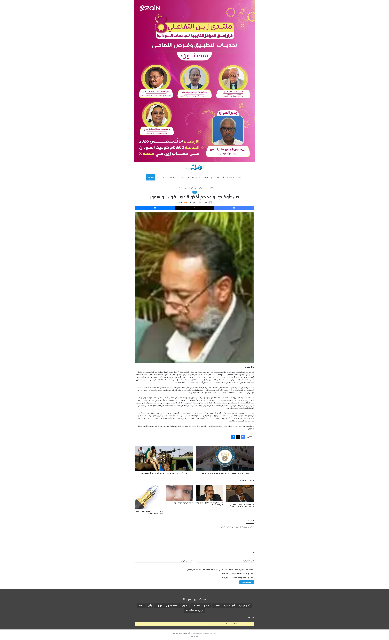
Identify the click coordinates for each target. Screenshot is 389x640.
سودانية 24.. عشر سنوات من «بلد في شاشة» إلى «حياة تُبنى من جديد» (242, 505)
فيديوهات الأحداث (194, 610)
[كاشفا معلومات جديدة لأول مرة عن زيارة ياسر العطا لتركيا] (209, 493)
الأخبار (206, 605)
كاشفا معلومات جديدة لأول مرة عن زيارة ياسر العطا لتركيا (209, 503)
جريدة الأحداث (173, 177)
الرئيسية (239, 177)
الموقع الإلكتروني (186, 561)
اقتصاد (206, 177)
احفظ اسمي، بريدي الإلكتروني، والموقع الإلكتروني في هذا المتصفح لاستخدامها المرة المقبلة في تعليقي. (219, 569)
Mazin (206, 202)
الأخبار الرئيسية (230, 177)
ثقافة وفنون (190, 177)
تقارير (217, 177)
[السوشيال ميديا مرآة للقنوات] (179, 493)
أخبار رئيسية (244, 605)
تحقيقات (198, 177)
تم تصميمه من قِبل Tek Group (180, 633)
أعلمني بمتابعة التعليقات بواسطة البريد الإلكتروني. (236, 573)
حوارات (159, 605)
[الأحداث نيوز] (194, 167)
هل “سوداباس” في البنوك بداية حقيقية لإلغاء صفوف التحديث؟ (149, 512)
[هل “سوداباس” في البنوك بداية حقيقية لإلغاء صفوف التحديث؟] (149, 497)
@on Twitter (249, 617)
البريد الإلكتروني (248, 561)
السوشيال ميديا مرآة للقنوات (183, 502)
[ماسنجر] (155, 208)
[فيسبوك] (234, 208)
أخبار (222, 177)
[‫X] (194, 208)
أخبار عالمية (229, 605)
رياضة (181, 177)
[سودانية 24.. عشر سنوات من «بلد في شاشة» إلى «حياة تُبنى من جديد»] (240, 493)
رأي (212, 177)
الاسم (251, 552)
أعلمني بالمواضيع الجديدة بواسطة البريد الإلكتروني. (236, 577)
